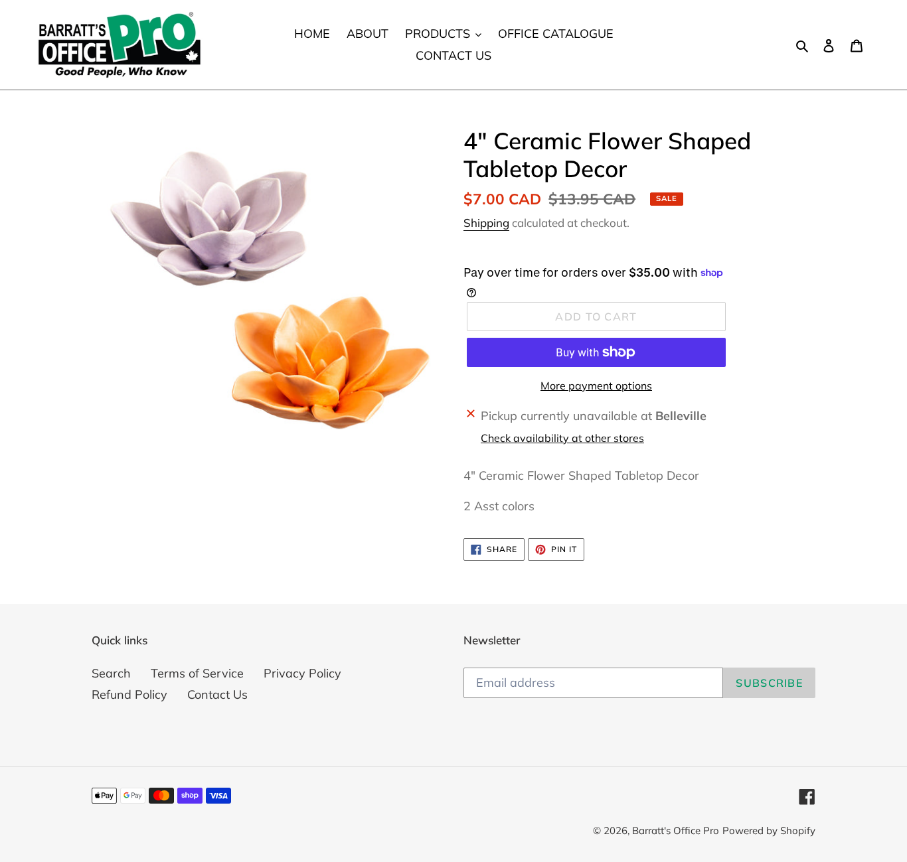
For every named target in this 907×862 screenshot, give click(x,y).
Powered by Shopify (768, 830)
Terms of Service (197, 673)
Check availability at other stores (562, 438)
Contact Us (217, 694)
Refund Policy (129, 694)
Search (111, 673)
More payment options (596, 385)
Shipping (486, 223)
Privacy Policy (302, 673)
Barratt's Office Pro (675, 830)
